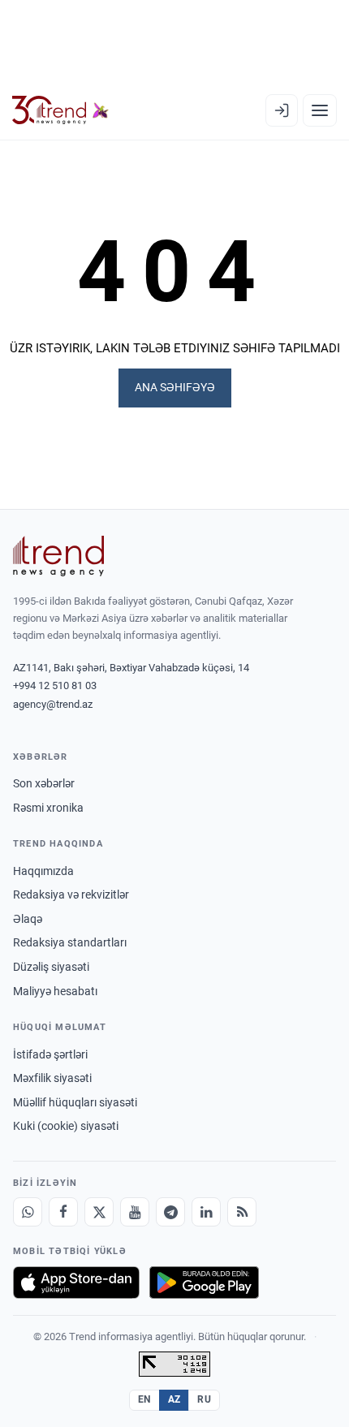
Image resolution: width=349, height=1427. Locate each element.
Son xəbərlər (44, 783)
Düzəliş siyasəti (51, 966)
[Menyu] (320, 110)
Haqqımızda (43, 870)
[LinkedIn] (206, 1212)
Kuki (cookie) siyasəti (65, 1125)
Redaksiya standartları (70, 942)
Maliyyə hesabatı (55, 991)
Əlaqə (27, 918)
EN (144, 1399)
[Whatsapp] (27, 1212)
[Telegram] (170, 1212)
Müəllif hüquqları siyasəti (75, 1102)
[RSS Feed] (241, 1212)
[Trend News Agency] (58, 556)
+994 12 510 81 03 (55, 685)
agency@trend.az (53, 704)
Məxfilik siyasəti (52, 1077)
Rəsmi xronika (48, 807)
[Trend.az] (60, 110)
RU (204, 1399)
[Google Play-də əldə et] (204, 1282)
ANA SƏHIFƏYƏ (175, 387)
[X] (99, 1212)
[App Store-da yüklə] (76, 1282)
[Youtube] (134, 1212)
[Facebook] (63, 1212)
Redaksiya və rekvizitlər (71, 894)
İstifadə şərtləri (50, 1054)
